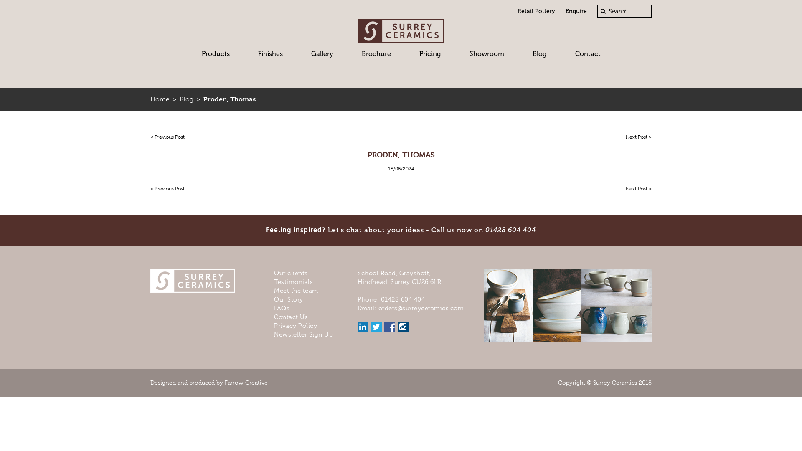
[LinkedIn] (363, 327)
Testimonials (293, 282)
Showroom (487, 54)
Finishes (270, 54)
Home (160, 99)
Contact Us (291, 317)
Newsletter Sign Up (303, 334)
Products (216, 54)
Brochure (376, 54)
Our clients (291, 273)
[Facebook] (389, 327)
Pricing (430, 54)
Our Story (288, 299)
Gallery (322, 54)
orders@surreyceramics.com (421, 308)
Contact (588, 54)
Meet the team (296, 290)
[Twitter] (376, 327)
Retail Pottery (536, 11)
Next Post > (639, 137)
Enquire (576, 11)
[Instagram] (403, 327)
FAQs (281, 308)
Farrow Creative (246, 382)
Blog (540, 54)
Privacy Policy (295, 325)
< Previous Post (167, 137)
